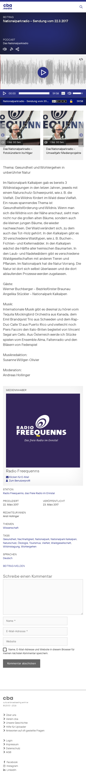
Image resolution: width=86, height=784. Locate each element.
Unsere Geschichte (16, 723)
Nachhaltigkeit (25, 539)
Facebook (11, 762)
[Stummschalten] (70, 93)
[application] (43, 93)
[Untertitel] (63, 93)
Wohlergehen (28, 546)
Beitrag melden (14, 566)
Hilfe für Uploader (15, 727)
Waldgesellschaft (61, 543)
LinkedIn (10, 770)
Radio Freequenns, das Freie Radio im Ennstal (29, 493)
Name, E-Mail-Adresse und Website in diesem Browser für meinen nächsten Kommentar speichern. (38, 651)
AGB (8, 752)
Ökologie (23, 543)
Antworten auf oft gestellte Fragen (24, 730)
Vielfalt (46, 543)
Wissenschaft (10, 528)
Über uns (10, 715)
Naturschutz (10, 543)
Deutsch (7, 558)
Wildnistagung (11, 546)
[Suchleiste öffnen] (81, 7)
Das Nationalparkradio (15, 43)
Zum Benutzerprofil (19, 481)
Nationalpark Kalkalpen (64, 539)
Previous (2, 135)
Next (81, 135)
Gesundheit (9, 539)
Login (8, 740)
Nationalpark (42, 539)
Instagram (11, 766)
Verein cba (11, 719)
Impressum (12, 744)
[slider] (34, 93)
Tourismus (35, 543)
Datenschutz (12, 748)
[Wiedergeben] (4, 93)
